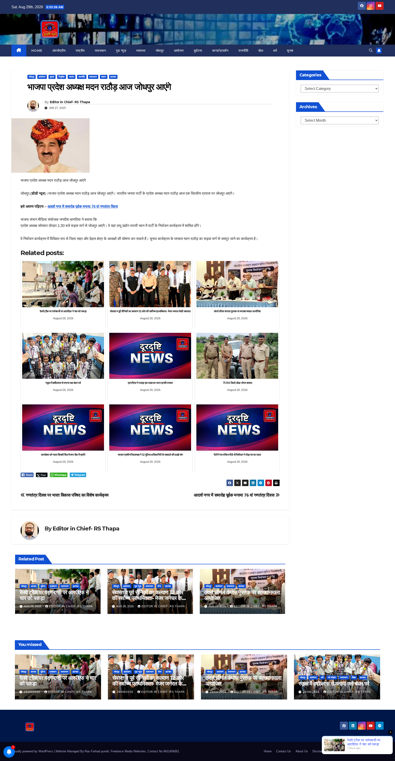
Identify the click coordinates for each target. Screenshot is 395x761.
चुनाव (290, 50)
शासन (103, 76)
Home (36, 50)
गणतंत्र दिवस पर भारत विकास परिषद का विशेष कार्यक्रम (67, 495)
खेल (260, 50)
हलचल (113, 76)
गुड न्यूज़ (121, 50)
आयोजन (179, 50)
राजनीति (243, 50)
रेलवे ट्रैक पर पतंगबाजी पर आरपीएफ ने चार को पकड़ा (54, 595)
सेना (159, 586)
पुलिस (43, 586)
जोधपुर (160, 50)
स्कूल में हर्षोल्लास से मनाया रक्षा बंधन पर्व (334, 683)
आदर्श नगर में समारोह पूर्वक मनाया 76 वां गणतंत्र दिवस (83, 206)
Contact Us (283, 751)
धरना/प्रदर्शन (220, 50)
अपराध (33, 586)
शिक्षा (354, 677)
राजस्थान (100, 50)
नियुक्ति (62, 76)
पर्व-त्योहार (332, 677)
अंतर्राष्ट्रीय (59, 50)
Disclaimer (319, 751)
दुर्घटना (198, 50)
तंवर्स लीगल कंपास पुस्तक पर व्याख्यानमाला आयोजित (242, 595)
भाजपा (71, 76)
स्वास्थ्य (141, 50)
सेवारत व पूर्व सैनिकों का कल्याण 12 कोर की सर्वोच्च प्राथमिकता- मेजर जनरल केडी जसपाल (149, 598)
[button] (371, 50)
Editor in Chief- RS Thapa (70, 102)
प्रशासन (53, 586)
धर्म (275, 50)
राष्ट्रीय (80, 50)
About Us (302, 751)
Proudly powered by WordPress (32, 751)
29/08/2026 (32, 692)
